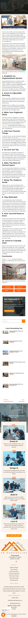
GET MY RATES (9, 310)
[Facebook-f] (11, 561)
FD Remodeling (9, 259)
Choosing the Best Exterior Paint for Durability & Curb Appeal (16, 351)
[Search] (23, 321)
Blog (14, 6)
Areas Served (14, 583)
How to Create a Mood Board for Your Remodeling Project (16, 385)
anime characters (21, 137)
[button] (8, 287)
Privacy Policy (14, 616)
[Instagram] (14, 561)
